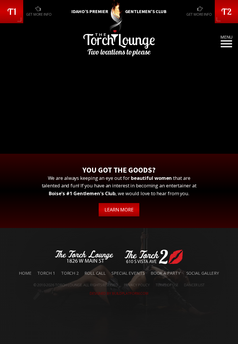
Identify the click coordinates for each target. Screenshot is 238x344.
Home (25, 273)
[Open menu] (226, 43)
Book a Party (166, 273)
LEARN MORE (119, 209)
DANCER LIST (194, 285)
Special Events (128, 273)
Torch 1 (46, 273)
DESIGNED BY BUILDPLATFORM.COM (119, 293)
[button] (11, 11)
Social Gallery (202, 273)
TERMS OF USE (167, 285)
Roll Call (95, 273)
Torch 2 (70, 273)
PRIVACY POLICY (137, 285)
